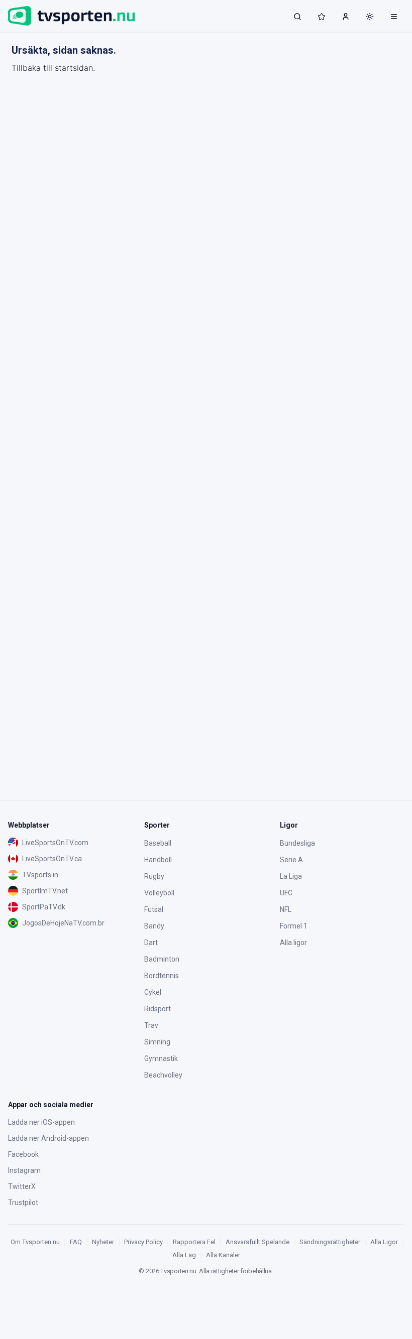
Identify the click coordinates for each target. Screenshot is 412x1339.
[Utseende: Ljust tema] (370, 17)
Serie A (291, 860)
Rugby (154, 876)
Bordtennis (161, 976)
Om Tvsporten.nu (35, 1242)
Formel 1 (293, 926)
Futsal (153, 909)
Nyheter (103, 1242)
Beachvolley (163, 1075)
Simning (157, 1042)
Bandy (154, 926)
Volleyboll (159, 893)
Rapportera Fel (194, 1242)
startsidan (74, 68)
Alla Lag (184, 1255)
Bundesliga (297, 843)
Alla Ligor (384, 1242)
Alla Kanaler (223, 1255)
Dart (151, 943)
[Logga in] (346, 16)
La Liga (291, 876)
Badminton (161, 959)
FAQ (76, 1242)
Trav (151, 1025)
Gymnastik (161, 1058)
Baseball (157, 843)
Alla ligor (293, 943)
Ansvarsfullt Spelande (257, 1242)
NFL (285, 909)
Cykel (152, 992)
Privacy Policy (143, 1242)
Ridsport (157, 1009)
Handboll (158, 860)
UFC (286, 893)
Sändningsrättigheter (329, 1242)
